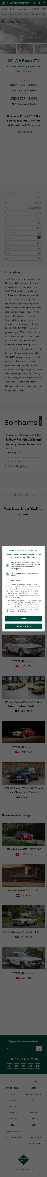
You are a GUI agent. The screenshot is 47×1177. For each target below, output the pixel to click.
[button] (23, 580)
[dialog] (23, 589)
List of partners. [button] (15, 597)
